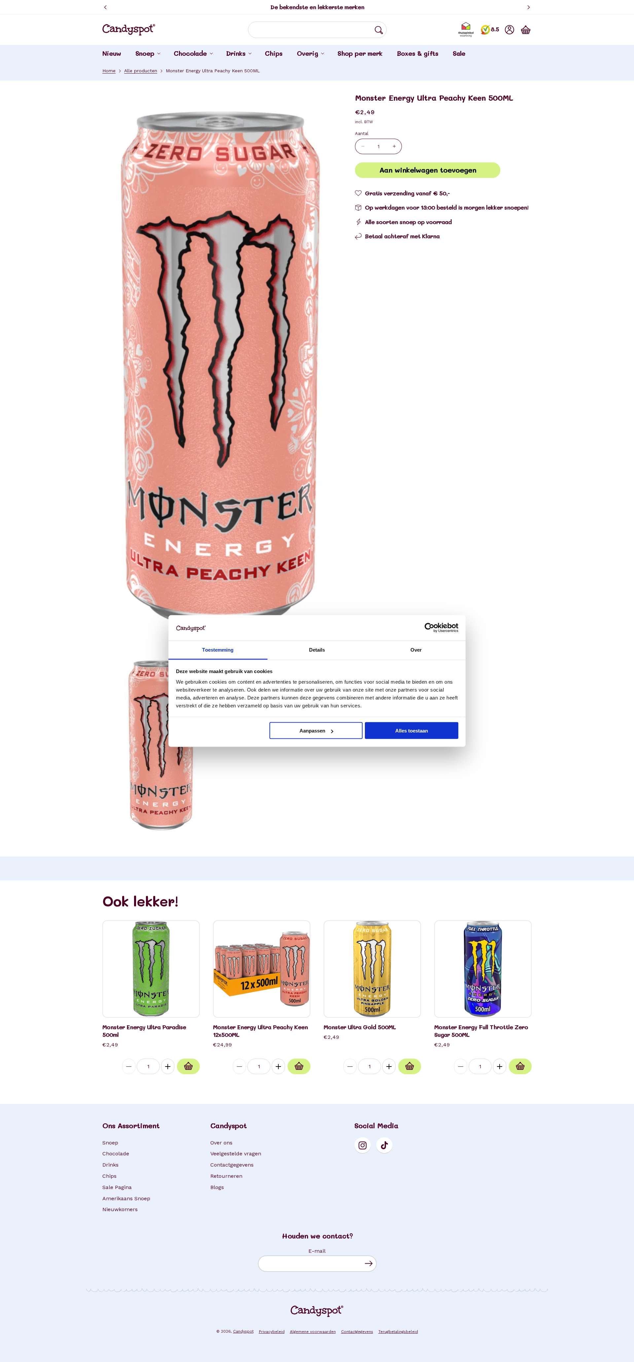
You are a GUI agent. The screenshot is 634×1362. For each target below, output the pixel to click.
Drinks (110, 1165)
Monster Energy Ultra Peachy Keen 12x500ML (260, 1031)
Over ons (221, 1143)
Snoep (110, 1143)
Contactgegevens (232, 1165)
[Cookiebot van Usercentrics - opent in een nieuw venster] (429, 628)
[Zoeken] (378, 30)
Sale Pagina (117, 1187)
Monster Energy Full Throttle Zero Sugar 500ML (481, 1031)
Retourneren (226, 1176)
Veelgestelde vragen (235, 1153)
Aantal (362, 133)
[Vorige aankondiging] (105, 7)
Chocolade (115, 1153)
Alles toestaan (411, 730)
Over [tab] (416, 649)
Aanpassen (312, 730)
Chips (109, 1176)
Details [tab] (317, 649)
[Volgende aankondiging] (529, 7)
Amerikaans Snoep (126, 1198)
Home (109, 70)
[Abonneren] (368, 1263)
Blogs (217, 1187)
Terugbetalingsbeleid (398, 1331)
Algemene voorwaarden (313, 1331)
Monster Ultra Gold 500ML (360, 1027)
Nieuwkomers (120, 1209)
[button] (525, 29)
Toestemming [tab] (217, 649)
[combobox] (317, 29)
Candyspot (243, 1331)
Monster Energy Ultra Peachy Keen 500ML (213, 70)
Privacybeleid (272, 1331)
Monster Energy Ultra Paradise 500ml (144, 1031)
